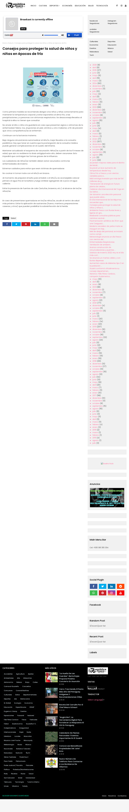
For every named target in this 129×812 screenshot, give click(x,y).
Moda (20, 744)
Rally (6, 774)
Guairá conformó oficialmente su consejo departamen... (104, 269)
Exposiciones (9, 715)
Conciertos (26, 686)
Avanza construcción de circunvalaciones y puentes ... (103, 248)
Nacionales (8, 749)
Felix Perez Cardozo (11, 720)
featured (30, 715)
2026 (94, 65)
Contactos (122, 796)
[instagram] (121, 5)
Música (111, 48)
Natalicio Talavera (23, 749)
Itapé (21, 732)
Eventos (93, 48)
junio (94, 73)
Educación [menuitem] (80, 5)
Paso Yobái (8, 761)
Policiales (29, 765)
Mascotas (28, 736)
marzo (95, 80)
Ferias (24, 720)
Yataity (25, 786)
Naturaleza (94, 51)
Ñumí (28, 753)
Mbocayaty (28, 740)
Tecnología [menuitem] (102, 5)
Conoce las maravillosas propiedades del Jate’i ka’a (70, 748)
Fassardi (20, 715)
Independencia (10, 728)
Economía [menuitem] (67, 5)
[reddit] (121, 586)
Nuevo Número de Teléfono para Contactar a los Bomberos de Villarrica (71, 763)
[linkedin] (112, 586)
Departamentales (30, 695)
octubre (96, 115)
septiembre (97, 117)
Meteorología (9, 744)
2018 (94, 361)
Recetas (14, 774)
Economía (94, 45)
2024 (94, 83)
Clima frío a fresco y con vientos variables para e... (104, 174)
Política (7, 769)
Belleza (19, 682)
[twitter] (103, 586)
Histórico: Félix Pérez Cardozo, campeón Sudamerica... (102, 275)
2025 (94, 70)
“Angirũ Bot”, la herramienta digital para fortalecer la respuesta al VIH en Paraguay (71, 721)
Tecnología (19, 782)
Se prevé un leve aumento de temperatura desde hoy (103, 169)
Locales (17, 736)
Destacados (25, 699)
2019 (94, 326)
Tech (92, 55)
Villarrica (15, 786)
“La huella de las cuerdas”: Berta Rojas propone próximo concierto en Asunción (69, 677)
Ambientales (9, 678)
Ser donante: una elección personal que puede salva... (105, 195)
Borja (27, 682)
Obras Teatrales (10, 757)
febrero (96, 102)
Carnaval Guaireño (11, 686)
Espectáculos (21, 707)
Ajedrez (31, 674)
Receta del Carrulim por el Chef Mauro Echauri (71, 706)
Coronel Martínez (22, 690)
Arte (18, 678)
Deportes (111, 41)
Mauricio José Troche (12, 740)
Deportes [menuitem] (54, 5)
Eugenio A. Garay (10, 711)
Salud (10, 43)
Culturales (94, 41)
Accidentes (8, 674)
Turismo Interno (33, 782)
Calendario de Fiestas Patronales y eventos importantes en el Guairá (70, 735)
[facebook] (117, 5)
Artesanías (27, 678)
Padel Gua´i (24, 757)
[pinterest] (103, 593)
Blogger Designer (10, 796)
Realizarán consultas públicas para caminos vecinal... (105, 216)
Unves (6, 786)
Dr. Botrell (7, 703)
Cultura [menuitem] (43, 5)
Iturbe (29, 732)
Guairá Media (23, 796)
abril (94, 67)
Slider (20, 778)
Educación (112, 45)
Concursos (8, 690)
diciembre (97, 86)
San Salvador (9, 778)
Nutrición (19, 753)
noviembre (97, 88)
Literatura (7, 736)
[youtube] (125, 5)
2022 (94, 141)
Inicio (5, 43)
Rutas (23, 774)
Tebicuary (8, 782)
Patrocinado (20, 761)
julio (94, 91)
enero (95, 104)
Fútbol (6, 724)
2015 (94, 437)
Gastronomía (17, 724)
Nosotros (112, 796)
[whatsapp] (94, 593)
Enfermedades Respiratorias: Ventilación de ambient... (102, 243)
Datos (17, 695)
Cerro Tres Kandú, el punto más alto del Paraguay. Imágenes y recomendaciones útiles (71, 693)
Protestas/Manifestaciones (23, 769)
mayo (95, 75)
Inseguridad (24, 728)
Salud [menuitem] (91, 5)
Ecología (17, 703)
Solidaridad (30, 778)
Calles (35, 682)
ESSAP (32, 707)
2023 (94, 107)
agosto (95, 120)
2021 (94, 287)
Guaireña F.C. (31, 724)
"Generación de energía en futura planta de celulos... (105, 185)
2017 (94, 395)
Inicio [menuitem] (33, 5)
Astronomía (8, 682)
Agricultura (20, 674)
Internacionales (10, 732)
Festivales (33, 720)
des (15, 699)
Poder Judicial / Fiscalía (13, 765)
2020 (94, 303)
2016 (94, 430)
